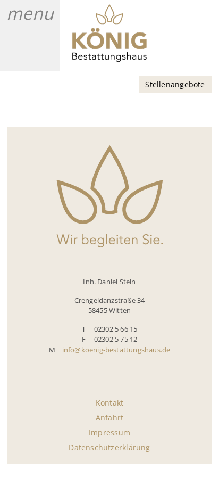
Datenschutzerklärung (109, 447)
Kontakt (109, 403)
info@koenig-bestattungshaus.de (116, 349)
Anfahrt (109, 417)
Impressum (109, 432)
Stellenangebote (175, 84)
